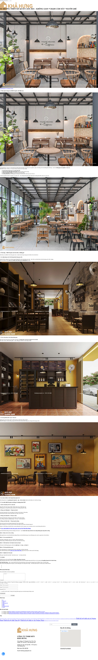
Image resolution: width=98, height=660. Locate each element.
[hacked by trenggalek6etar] (16, 10)
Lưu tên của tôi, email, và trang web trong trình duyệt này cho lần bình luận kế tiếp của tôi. (17, 591)
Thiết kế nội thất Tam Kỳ (11, 620)
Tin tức (12, 88)
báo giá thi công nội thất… (3, 618)
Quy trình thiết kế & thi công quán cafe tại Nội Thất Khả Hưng (16, 528)
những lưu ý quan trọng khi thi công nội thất (33, 618)
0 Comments (8, 88)
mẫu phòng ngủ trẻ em (24, 618)
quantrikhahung (3, 88)
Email (1, 587)
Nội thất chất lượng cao (42, 618)
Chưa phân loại (5, 603)
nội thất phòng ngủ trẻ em (49, 618)
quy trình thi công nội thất (63, 618)
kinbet (3, 604)
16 (2, 599)
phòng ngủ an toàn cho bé (56, 618)
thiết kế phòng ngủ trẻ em (47, 620)
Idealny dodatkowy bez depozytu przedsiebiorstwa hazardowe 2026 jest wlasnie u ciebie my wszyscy (27, 611)
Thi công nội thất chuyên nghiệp (71, 618)
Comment (2, 580)
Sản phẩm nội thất (5, 606)
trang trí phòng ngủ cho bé (54, 620)
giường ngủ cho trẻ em (10, 618)
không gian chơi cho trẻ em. (17, 618)
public (3, 605)
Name (1, 585)
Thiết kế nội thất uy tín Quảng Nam (32, 620)
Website (1, 589)
